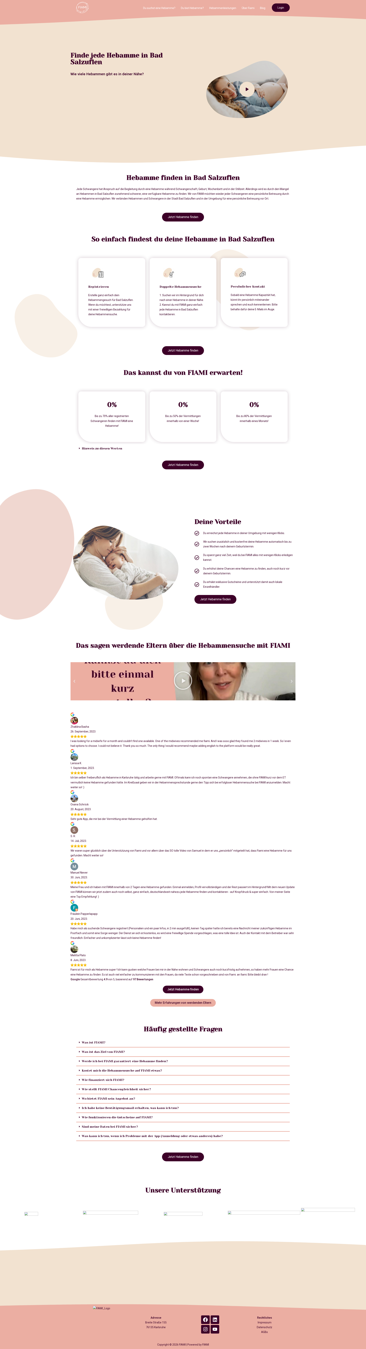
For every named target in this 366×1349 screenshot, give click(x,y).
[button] (183, 448)
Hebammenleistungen (222, 8)
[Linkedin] (215, 1319)
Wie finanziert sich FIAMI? (103, 1080)
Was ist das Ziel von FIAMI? (103, 1052)
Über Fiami (248, 8)
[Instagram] (205, 1329)
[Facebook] (205, 1319)
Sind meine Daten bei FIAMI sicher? (110, 1126)
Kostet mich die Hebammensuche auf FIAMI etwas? (122, 1070)
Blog (262, 8)
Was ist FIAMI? (93, 1042)
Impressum (264, 1322)
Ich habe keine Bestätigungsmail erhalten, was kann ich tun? (130, 1108)
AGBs (264, 1332)
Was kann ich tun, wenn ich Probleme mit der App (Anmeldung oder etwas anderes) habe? (152, 1136)
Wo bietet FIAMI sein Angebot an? (108, 1098)
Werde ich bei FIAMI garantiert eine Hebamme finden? (125, 1061)
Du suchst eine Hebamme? (159, 8)
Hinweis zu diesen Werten (102, 448)
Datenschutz (264, 1327)
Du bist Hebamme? (192, 8)
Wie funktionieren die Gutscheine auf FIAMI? (117, 1117)
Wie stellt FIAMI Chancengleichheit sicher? (116, 1089)
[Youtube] (215, 1329)
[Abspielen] (183, 681)
